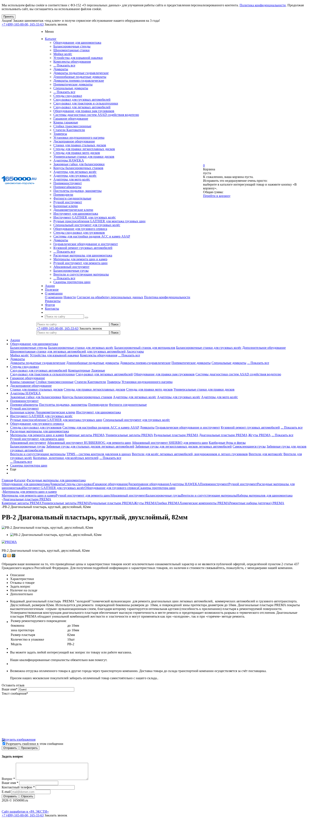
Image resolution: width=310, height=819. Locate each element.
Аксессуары (135, 351)
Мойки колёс (62, 54)
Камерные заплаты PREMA (85, 435)
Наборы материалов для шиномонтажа (264, 495)
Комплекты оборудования (72, 61)
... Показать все (64, 65)
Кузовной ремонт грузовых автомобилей (82, 248)
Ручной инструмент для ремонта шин (80, 263)
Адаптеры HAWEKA (68, 160)
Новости (69, 297)
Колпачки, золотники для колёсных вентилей (65, 458)
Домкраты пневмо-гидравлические (78, 80)
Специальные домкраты (70, 88)
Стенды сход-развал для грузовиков (79, 232)
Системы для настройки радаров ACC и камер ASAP (91, 236)
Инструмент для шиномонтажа (75, 213)
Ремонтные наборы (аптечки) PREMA (256, 503)
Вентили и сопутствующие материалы (81, 274)
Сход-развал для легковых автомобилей (82, 107)
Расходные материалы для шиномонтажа (82, 255)
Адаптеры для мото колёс (71, 179)
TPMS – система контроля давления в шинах (98, 454)
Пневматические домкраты (73, 84)
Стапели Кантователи (69, 130)
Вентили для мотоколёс (266, 454)
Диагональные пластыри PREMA (223, 435)
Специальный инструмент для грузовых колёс (86, 225)
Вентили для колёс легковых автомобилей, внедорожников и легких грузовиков (190, 454)
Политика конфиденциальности (263, 5)
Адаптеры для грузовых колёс (75, 175)
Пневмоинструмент (67, 183)
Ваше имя (10, 689)
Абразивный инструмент (71, 267)
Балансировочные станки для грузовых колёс (208, 347)
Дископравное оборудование (74, 141)
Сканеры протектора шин (71, 282)
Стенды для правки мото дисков (76, 153)
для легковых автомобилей (66, 351)
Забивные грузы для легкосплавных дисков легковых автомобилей (183, 446)
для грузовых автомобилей (106, 351)
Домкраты (60, 69)
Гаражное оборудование (70, 118)
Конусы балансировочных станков (78, 168)
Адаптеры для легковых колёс (75, 172)
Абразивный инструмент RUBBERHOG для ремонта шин (89, 442)
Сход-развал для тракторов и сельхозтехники (85, 103)
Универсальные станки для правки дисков (83, 156)
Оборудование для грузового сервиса (80, 229)
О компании (54, 297)
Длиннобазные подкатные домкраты (79, 77)
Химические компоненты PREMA (204, 503)
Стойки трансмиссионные (72, 126)
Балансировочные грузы (71, 270)
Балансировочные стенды (71, 46)
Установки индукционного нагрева (78, 137)
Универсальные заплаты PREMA (129, 435)
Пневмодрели (63, 194)
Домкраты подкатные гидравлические (81, 73)
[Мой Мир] (13, 555)
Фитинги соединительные (72, 198)
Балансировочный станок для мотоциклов (144, 347)
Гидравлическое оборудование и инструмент (85, 244)
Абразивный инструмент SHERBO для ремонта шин (170, 442)
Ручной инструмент (67, 202)
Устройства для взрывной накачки (78, 58)
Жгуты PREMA (259, 435)
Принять (8, 16)
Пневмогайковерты (67, 187)
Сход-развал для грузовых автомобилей (82, 99)
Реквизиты (53, 301)
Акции (15, 340)
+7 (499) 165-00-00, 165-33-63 (23, 24)
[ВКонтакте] (5, 555)
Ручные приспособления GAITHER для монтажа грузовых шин (99, 221)
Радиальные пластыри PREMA (176, 435)
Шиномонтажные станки (71, 50)
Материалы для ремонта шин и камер (80, 259)
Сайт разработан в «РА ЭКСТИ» (25, 811)
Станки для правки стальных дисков (79, 145)
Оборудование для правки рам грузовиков (83, 111)
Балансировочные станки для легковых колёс (80, 347)
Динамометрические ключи (73, 210)
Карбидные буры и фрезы (227, 442)
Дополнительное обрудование (264, 347)
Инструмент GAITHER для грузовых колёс (84, 217)
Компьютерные (79, 370)
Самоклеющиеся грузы (249, 446)
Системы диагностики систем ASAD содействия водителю (96, 115)
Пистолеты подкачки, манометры (77, 191)
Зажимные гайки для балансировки (79, 164)
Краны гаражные (65, 122)
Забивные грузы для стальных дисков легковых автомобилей (90, 446)
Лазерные (98, 370)
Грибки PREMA (168, 503)
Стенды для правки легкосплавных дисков (84, 149)
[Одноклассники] (9, 555)
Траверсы (60, 134)
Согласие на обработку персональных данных (110, 297)
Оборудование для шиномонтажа (77, 42)
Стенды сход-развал (67, 96)
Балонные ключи (65, 206)
